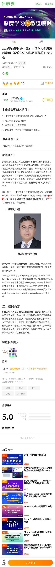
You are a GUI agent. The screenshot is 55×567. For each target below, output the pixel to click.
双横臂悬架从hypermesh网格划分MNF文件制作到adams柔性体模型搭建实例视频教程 (38, 470)
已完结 (22, 63)
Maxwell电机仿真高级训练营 (38, 506)
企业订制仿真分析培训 (35, 455)
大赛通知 (14, 98)
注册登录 (49, 4)
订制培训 (49, 83)
